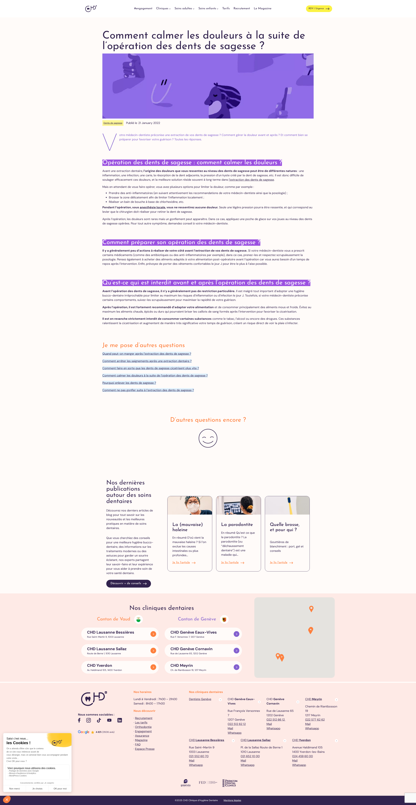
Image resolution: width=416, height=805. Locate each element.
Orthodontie (143, 727)
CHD (313, 699)
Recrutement (143, 718)
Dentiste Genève (200, 699)
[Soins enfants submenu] (217, 9)
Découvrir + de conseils (125, 583)
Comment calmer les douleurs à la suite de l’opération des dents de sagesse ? (155, 375)
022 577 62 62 (315, 720)
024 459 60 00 (302, 756)
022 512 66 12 (276, 720)
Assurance (142, 736)
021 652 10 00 (250, 756)
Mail (230, 728)
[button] (282, 658)
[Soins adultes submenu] (194, 9)
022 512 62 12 (237, 724)
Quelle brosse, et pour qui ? (284, 527)
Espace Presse (145, 749)
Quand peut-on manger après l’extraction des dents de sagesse (145, 354)
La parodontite (237, 525)
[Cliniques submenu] (170, 9)
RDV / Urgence (316, 8)
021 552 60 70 (198, 756)
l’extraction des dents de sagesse (251, 180)
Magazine (141, 740)
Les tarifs (141, 722)
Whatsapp (234, 733)
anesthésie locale (152, 207)
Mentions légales (232, 800)
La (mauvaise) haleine (187, 527)
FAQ (138, 744)
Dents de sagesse (113, 122)
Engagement (143, 731)
